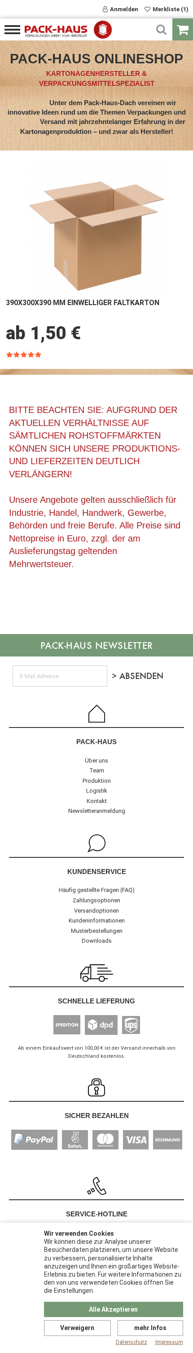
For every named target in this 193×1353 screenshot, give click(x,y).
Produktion (97, 780)
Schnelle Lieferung (96, 1001)
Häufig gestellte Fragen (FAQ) (97, 890)
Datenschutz (131, 1342)
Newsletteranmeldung (96, 810)
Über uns (96, 760)
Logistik (96, 790)
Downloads (97, 940)
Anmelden (124, 9)
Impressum (169, 1342)
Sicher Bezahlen (97, 1115)
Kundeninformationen (97, 920)
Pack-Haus (96, 741)
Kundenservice (96, 871)
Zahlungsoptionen (96, 900)
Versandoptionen (96, 910)
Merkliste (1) (171, 9)
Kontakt (97, 801)
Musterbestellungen (97, 930)
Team (96, 770)
